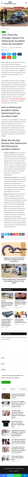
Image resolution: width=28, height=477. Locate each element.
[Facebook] (3, 54)
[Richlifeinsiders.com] (10, 2)
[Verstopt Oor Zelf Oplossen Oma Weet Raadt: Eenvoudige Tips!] (21, 296)
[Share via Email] (23, 234)
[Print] (2, 237)
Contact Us (16, 471)
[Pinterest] (3, 57)
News (8, 28)
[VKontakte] (20, 234)
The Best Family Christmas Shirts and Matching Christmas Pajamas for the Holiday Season (18, 414)
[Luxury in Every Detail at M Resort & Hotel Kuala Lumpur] (6, 396)
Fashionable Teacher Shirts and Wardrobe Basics (17, 458)
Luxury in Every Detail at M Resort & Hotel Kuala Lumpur (18, 395)
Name (3, 358)
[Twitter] (9, 54)
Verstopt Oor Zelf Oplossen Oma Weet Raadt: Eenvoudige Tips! (21, 303)
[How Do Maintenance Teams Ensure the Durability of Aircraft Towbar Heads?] (7, 296)
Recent (4, 389)
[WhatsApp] (14, 57)
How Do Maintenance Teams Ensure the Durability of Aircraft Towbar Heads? (7, 304)
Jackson (5, 47)
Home (4, 28)
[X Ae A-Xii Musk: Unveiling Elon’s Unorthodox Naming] (21, 314)
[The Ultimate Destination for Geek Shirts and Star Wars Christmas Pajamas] (6, 442)
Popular (13, 389)
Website (3, 369)
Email (3, 363)
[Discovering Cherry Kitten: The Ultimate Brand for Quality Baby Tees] (6, 423)
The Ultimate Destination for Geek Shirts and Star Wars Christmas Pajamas (18, 441)
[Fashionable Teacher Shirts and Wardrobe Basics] (6, 458)
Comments (23, 389)
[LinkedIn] (14, 54)
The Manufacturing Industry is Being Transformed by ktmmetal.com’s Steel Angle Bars (6, 322)
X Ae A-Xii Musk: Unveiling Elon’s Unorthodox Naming (21, 321)
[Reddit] (9, 57)
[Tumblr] (19, 54)
